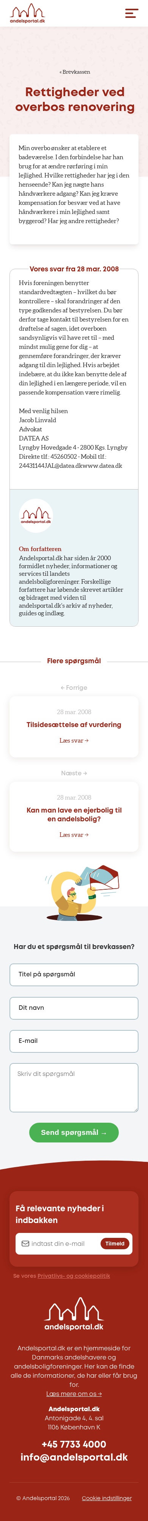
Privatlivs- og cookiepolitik (74, 1276)
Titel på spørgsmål (47, 975)
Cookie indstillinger (107, 1498)
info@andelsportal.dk (74, 1457)
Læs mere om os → (74, 1394)
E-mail (28, 1041)
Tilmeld (114, 1244)
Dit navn (31, 1008)
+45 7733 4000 (74, 1444)
